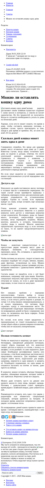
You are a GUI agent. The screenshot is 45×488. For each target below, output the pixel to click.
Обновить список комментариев (15, 467)
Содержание (11, 36)
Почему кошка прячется (16, 434)
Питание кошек (12, 32)
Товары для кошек (14, 34)
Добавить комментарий (11, 470)
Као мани (10, 80)
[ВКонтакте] (3, 416)
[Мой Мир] (13, 416)
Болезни (9, 41)
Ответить (5, 465)
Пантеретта (11, 49)
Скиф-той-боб (12, 65)
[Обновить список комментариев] (13, 438)
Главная (9, 3)
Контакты (10, 482)
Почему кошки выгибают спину (20, 421)
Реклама (9, 480)
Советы (9, 14)
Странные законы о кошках (17, 423)
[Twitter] (6, 416)
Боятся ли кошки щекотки (17, 432)
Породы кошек (12, 29)
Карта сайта (11, 485)
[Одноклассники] (10, 416)
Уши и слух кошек (14, 425)
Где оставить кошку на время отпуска (22, 429)
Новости (9, 5)
